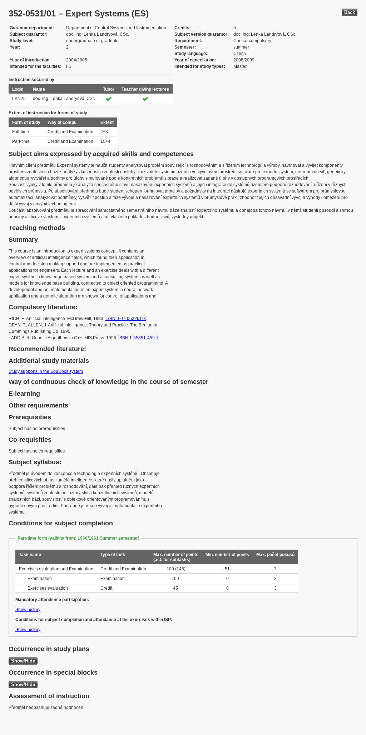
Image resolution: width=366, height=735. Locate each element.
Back (349, 12)
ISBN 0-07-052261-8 (125, 318)
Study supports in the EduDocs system (46, 371)
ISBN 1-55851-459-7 (138, 337)
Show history (27, 609)
